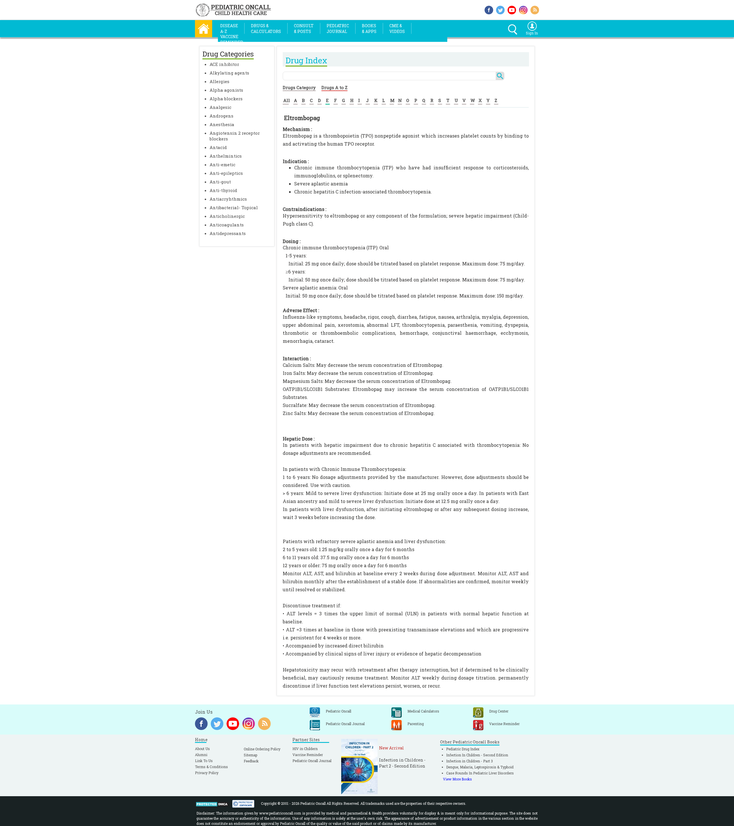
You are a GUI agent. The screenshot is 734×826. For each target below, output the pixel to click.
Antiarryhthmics (228, 199)
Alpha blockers (226, 98)
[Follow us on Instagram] (523, 9)
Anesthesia (222, 124)
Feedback (251, 761)
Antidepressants (228, 233)
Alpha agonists (226, 90)
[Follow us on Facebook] (489, 9)
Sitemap (250, 755)
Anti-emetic (222, 164)
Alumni (201, 754)
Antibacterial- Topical (234, 207)
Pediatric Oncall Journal (311, 760)
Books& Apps (369, 28)
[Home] (203, 28)
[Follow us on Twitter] (500, 9)
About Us (202, 748)
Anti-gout (220, 182)
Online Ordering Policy (262, 749)
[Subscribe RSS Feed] (534, 9)
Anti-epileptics (226, 173)
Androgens (221, 116)
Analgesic (220, 107)
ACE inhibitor (224, 64)
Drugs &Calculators (266, 28)
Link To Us (204, 760)
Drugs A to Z (334, 87)
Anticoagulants (227, 225)
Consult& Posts (304, 28)
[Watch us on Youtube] (511, 9)
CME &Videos (397, 28)
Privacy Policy (206, 772)
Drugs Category (299, 87)
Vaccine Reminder (307, 754)
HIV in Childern (305, 748)
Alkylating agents (229, 73)
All (286, 100)
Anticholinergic (227, 216)
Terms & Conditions (211, 766)
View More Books (457, 779)
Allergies (219, 81)
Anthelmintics (226, 156)
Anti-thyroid (223, 190)
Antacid (218, 147)
